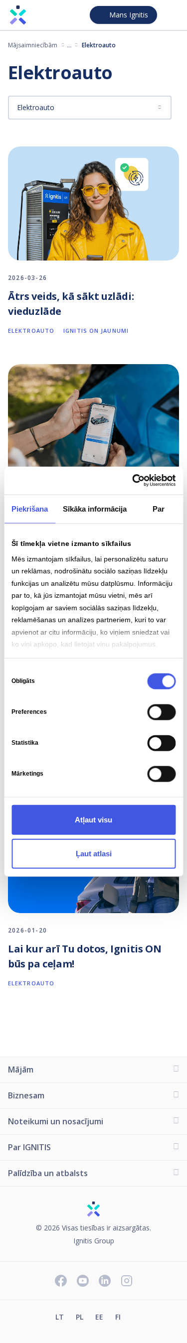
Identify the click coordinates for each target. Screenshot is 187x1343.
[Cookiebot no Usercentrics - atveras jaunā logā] (133, 480)
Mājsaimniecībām (32, 45)
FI (118, 1317)
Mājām (20, 1069)
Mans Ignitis (128, 14)
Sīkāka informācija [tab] (95, 508)
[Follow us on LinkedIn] (105, 1282)
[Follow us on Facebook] (61, 1282)
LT (59, 1317)
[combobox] (90, 108)
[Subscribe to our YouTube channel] (83, 1282)
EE (99, 1317)
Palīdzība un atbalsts (48, 1173)
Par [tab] (159, 508)
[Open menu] (171, 15)
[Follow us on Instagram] (127, 1282)
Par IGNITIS (29, 1147)
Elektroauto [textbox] (35, 107)
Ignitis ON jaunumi (96, 330)
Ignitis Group (93, 1241)
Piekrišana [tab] (29, 508)
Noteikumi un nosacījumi (55, 1121)
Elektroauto (31, 330)
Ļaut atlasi (94, 853)
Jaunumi (69, 45)
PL (79, 1317)
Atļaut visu (93, 819)
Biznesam (26, 1095)
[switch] (161, 712)
